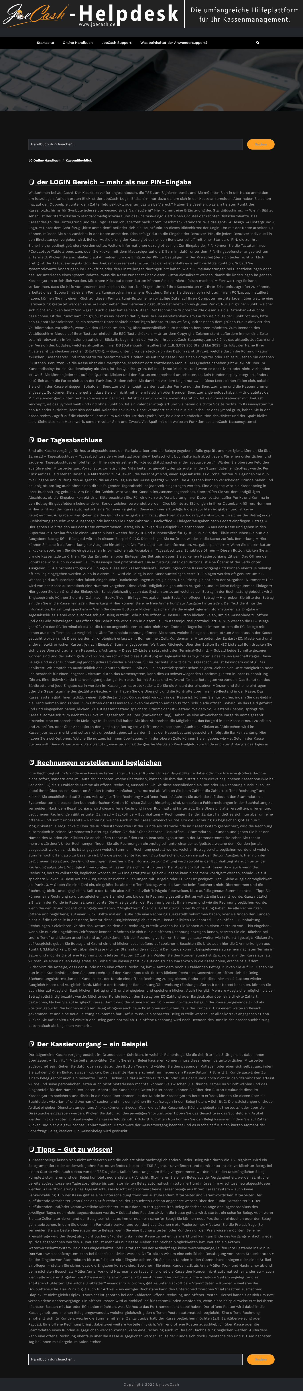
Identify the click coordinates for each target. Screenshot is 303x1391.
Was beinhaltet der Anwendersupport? (174, 42)
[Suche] (258, 43)
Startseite (45, 42)
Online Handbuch (78, 42)
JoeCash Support (117, 42)
